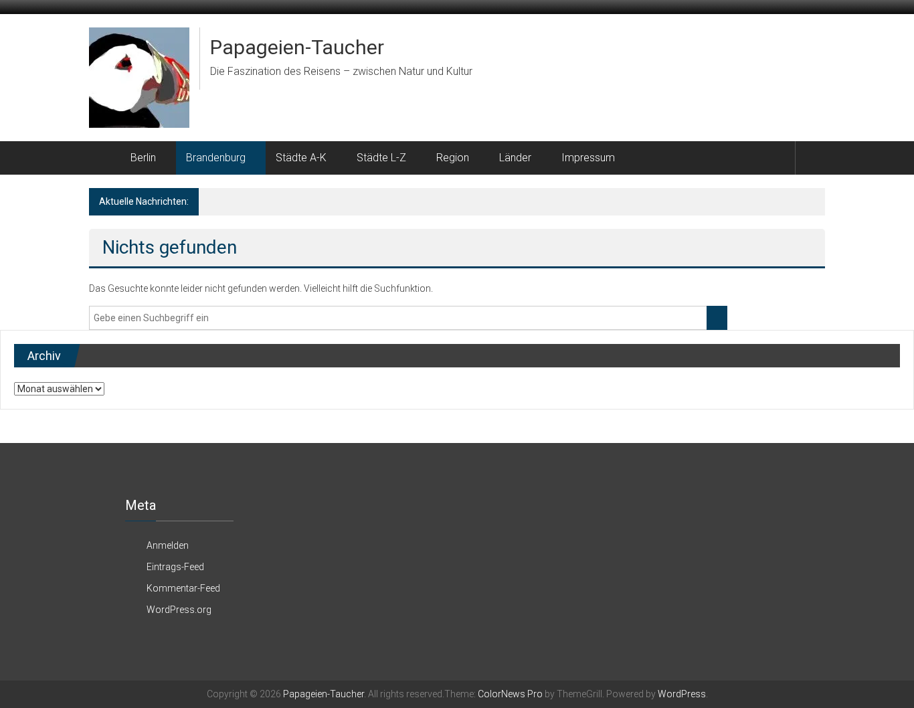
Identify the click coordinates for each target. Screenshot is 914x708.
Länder (515, 157)
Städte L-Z (381, 157)
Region (452, 157)
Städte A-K (301, 157)
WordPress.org (179, 609)
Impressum (588, 157)
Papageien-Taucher (297, 47)
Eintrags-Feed (175, 566)
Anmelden (168, 545)
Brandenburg (216, 157)
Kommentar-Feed (183, 588)
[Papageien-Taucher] (104, 158)
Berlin (143, 157)
